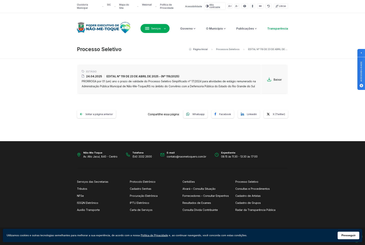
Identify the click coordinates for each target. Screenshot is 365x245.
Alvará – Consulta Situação (199, 188)
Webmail (147, 4)
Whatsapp (198, 114)
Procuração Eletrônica (144, 195)
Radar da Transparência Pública (255, 209)
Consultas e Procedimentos (252, 188)
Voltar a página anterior (99, 114)
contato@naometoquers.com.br (186, 156)
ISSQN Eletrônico (87, 202)
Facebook (225, 114)
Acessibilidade (193, 6)
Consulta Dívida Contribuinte (200, 209)
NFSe (80, 195)
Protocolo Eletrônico (143, 181)
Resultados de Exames (196, 202)
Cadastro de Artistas (248, 195)
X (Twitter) (279, 114)
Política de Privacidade (154, 235)
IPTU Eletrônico (139, 202)
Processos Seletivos (228, 49)
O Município (214, 28)
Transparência (277, 28)
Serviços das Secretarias (92, 181)
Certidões (188, 181)
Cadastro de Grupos (248, 202)
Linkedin (252, 114)
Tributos (82, 188)
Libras (282, 6)
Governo (186, 28)
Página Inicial (200, 49)
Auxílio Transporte (88, 209)
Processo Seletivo (246, 181)
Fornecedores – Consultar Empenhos (205, 195)
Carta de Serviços (141, 209)
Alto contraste (214, 6)
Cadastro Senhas (140, 188)
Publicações (245, 28)
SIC (109, 4)
